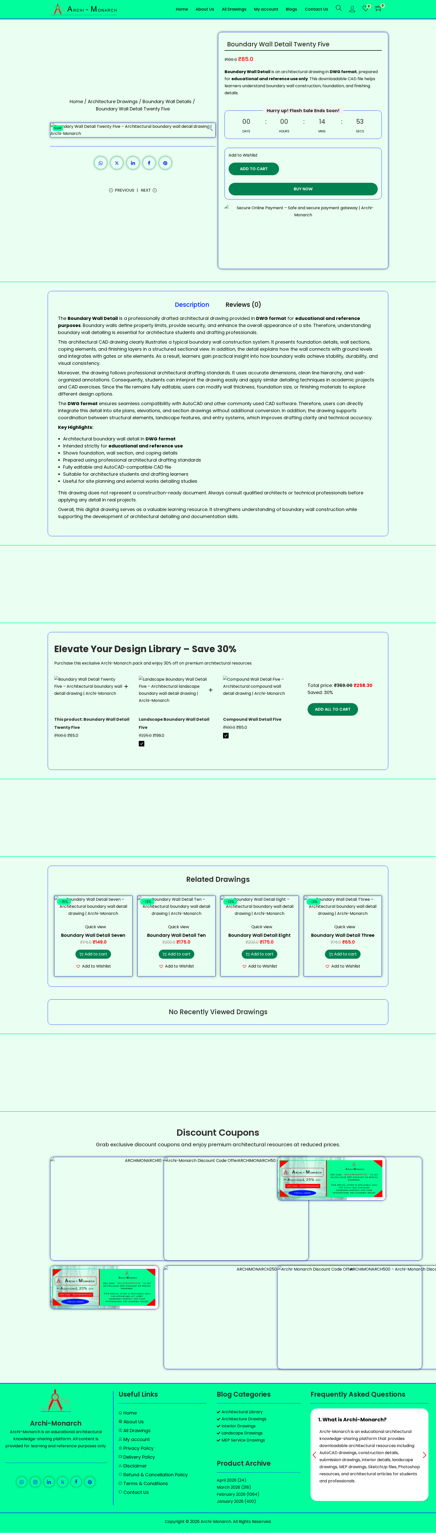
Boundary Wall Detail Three (342, 935)
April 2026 (226, 1480)
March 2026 (228, 1487)
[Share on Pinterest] (165, 163)
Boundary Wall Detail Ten (176, 935)
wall (216, 342)
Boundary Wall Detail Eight (259, 935)
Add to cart (254, 169)
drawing (109, 509)
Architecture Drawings (113, 101)
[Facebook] (76, 1482)
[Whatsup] (22, 1482)
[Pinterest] (90, 1482)
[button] (210, 127)
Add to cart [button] (96, 954)
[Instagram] (35, 1482)
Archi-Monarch (55, 1423)
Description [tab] (192, 304)
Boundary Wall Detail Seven (93, 935)
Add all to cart (332, 709)
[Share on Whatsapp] (101, 163)
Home (76, 101)
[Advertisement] (218, 584)
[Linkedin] (49, 1482)
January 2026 (230, 1501)
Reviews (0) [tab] (243, 304)
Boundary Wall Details (167, 101)
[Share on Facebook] (149, 163)
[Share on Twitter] (117, 163)
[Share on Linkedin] (133, 163)
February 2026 (231, 1494)
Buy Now (303, 189)
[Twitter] (63, 1482)
